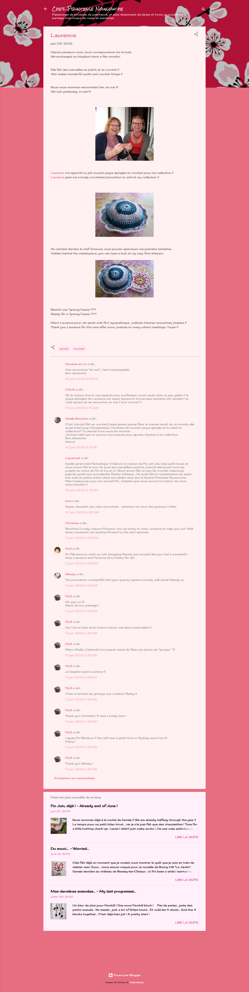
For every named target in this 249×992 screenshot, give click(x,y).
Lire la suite (186, 837)
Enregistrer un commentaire (74, 778)
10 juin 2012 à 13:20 (81, 490)
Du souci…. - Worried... (70, 848)
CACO (70, 389)
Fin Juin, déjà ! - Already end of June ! (84, 806)
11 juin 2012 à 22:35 (81, 633)
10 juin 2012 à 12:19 (81, 447)
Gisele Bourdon (76, 418)
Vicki (68, 548)
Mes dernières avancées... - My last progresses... (93, 891)
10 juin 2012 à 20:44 (82, 512)
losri (68, 501)
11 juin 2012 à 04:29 (81, 585)
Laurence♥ (72, 458)
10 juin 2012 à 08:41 (81, 379)
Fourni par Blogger (127, 975)
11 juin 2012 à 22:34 (81, 611)
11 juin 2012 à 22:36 (81, 655)
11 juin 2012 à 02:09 (81, 538)
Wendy (70, 574)
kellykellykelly (136, 982)
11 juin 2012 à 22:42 (81, 747)
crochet (78, 348)
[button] (196, 35)
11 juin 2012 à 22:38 (81, 699)
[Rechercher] (203, 10)
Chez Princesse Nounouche (87, 9)
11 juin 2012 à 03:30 (81, 563)
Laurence (57, 173)
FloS (68, 596)
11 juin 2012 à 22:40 (81, 721)
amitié (64, 348)
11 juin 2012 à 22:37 (81, 677)
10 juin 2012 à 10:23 (81, 408)
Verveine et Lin (76, 364)
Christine (72, 523)
